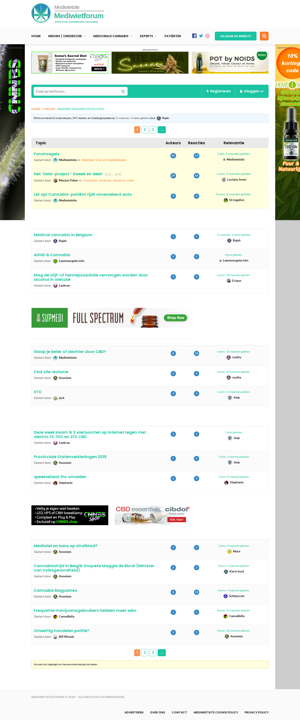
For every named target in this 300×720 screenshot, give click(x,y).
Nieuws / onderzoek (65, 36)
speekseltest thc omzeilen (60, 476)
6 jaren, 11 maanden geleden (233, 391)
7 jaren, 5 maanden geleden (233, 456)
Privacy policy (257, 712)
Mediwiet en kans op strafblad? (66, 545)
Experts (146, 36)
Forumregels (47, 154)
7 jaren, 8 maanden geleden (233, 476)
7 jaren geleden (233, 432)
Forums (49, 109)
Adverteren (134, 712)
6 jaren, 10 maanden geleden (233, 275)
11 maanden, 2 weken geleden (132, 118)
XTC (38, 392)
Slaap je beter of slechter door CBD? (70, 351)
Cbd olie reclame (51, 372)
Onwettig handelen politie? (61, 630)
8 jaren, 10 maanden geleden (233, 610)
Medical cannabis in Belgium (63, 235)
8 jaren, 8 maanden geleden (233, 194)
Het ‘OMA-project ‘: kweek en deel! (68, 174)
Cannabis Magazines (55, 590)
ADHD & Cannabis (52, 255)
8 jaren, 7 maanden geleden (233, 590)
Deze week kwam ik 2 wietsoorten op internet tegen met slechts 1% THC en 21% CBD (90, 434)
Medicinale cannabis (110, 36)
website (235, 36)
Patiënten (172, 36)
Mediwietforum (78, 15)
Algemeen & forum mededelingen (103, 160)
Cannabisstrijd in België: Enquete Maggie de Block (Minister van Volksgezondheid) (94, 568)
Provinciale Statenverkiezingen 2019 (70, 456)
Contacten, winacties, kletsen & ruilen (108, 180)
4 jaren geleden (233, 254)
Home (36, 36)
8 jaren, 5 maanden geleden (233, 565)
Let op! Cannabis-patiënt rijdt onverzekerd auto (83, 194)
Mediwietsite (67, 7)
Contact (179, 712)
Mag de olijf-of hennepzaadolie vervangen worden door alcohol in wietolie (91, 277)
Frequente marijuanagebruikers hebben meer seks (85, 610)
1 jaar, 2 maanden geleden (233, 153)
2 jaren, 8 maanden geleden (233, 173)
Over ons (157, 712)
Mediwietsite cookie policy (216, 712)
